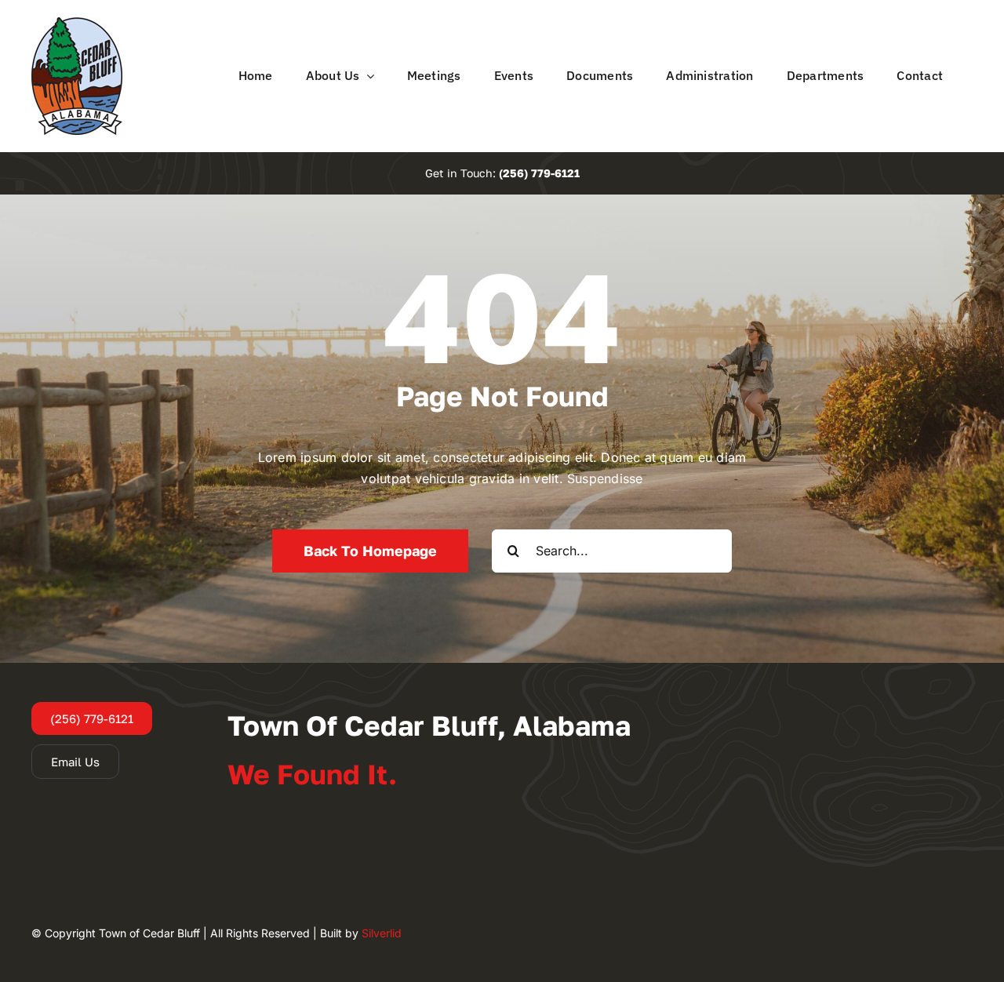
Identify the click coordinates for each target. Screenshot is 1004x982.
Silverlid (382, 933)
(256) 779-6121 (539, 173)
